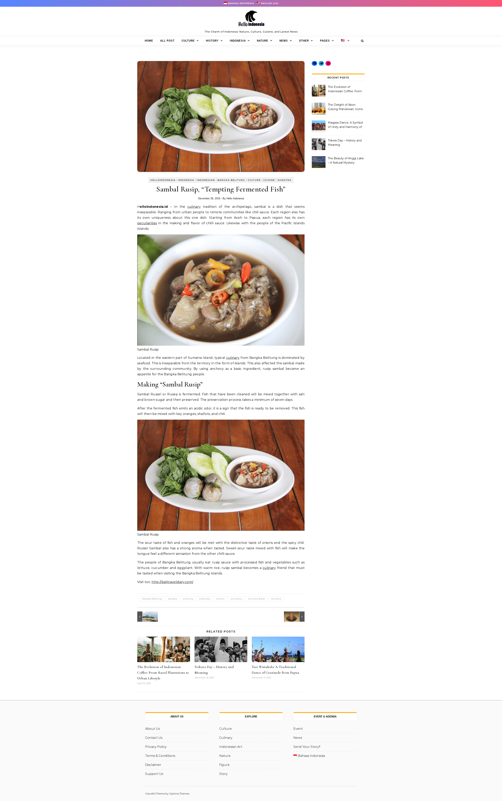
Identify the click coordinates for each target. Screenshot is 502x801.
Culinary (225, 738)
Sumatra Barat (256, 598)
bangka (172, 598)
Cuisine (269, 180)
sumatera (236, 598)
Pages (325, 40)
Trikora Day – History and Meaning (345, 143)
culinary (194, 207)
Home (149, 40)
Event (298, 729)
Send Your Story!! (306, 747)
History (212, 40)
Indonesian (206, 180)
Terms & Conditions (160, 756)
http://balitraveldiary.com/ (172, 582)
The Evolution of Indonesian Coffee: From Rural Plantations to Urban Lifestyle (163, 672)
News (283, 40)
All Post (167, 40)
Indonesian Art (230, 747)
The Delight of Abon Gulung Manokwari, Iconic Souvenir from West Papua (345, 107)
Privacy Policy (156, 747)
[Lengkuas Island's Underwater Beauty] (146, 616)
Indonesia (238, 40)
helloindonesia (163, 180)
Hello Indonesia (235, 198)
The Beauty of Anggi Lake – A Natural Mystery (346, 160)
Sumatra (284, 180)
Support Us (154, 774)
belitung (188, 598)
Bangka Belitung (231, 180)
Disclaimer (153, 765)
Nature (262, 40)
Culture (188, 40)
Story (223, 774)
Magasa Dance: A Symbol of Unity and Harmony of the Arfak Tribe (345, 125)
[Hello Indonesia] (251, 20)
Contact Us (153, 738)
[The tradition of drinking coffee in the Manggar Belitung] (296, 616)
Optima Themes (179, 793)
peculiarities (147, 223)
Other (304, 40)
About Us (152, 729)
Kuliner (220, 598)
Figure (224, 765)
